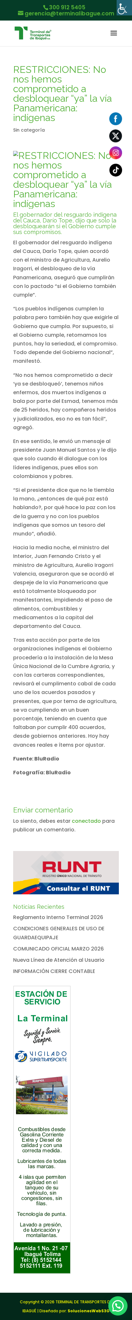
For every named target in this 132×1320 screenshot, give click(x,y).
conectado (86, 821)
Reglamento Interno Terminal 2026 (58, 917)
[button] (118, 1306)
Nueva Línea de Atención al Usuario (58, 960)
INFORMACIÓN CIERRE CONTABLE (54, 971)
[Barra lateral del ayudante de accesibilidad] (124, 7)
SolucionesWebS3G (89, 1311)
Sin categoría (29, 130)
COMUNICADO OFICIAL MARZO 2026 (58, 948)
